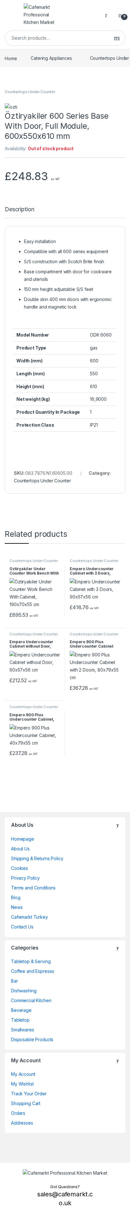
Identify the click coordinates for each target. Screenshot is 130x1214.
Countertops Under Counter (30, 91)
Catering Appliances (51, 58)
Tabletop (20, 1020)
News (16, 907)
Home (11, 58)
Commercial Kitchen (31, 1000)
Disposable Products (32, 1039)
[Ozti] (11, 107)
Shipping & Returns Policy (37, 858)
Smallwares (22, 1029)
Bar (14, 981)
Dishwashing (23, 990)
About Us (20, 848)
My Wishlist (22, 1083)
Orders (18, 1113)
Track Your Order (29, 1093)
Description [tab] (19, 210)
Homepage (22, 839)
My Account (23, 1074)
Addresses (22, 1123)
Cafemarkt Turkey (29, 917)
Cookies (19, 868)
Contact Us (22, 926)
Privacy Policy (25, 878)
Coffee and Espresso (32, 971)
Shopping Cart (25, 1103)
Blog (15, 897)
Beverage (21, 1010)
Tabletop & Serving (30, 961)
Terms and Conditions (33, 887)
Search (117, 38)
